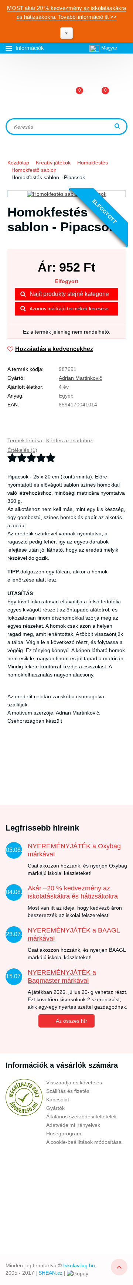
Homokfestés (92, 163)
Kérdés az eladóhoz (69, 440)
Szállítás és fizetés (67, 1091)
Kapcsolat (57, 1099)
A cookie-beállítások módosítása (84, 1142)
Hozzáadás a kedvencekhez (54, 349)
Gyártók (55, 1108)
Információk (30, 48)
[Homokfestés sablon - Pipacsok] (66, 193)
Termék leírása (24, 440)
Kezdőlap (18, 163)
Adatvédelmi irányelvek (73, 1125)
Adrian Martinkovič (80, 378)
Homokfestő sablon (34, 170)
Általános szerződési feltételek (81, 1116)
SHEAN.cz (50, 1273)
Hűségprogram (63, 1133)
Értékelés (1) (22, 450)
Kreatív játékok (53, 163)
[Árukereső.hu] (24, 1097)
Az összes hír (71, 1021)
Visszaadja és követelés (74, 1082)
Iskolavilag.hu (79, 1265)
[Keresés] (118, 126)
